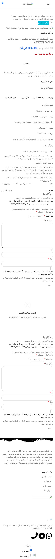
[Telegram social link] (36, 82)
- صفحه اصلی (46, 477)
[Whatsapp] (49, 535)
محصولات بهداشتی (40, 16)
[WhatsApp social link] (39, 82)
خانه (52, 16)
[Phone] (34, 535)
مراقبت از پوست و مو (21, 16)
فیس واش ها (29, 19)
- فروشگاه (48, 481)
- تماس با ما (47, 486)
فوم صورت (17, 19)
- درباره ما (48, 490)
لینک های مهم (47, 472)
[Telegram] (41, 535)
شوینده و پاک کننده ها (45, 19)
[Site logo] (27, 4)
